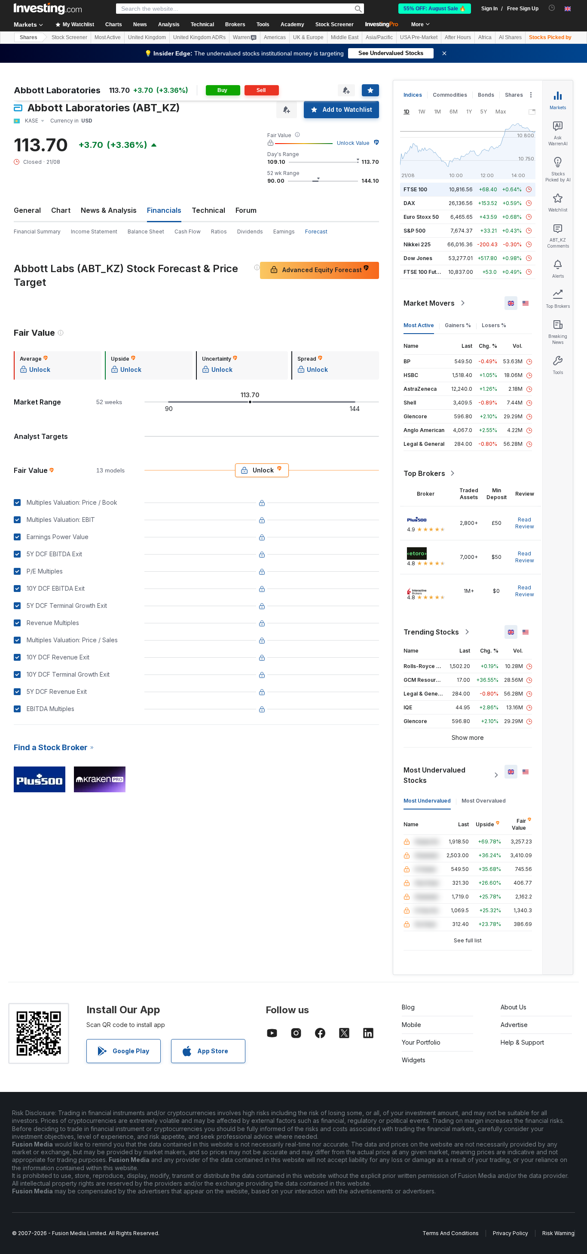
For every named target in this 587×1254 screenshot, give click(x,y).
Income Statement (94, 231)
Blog (408, 1007)
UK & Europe (308, 37)
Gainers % (458, 325)
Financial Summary (37, 231)
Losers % (494, 325)
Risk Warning (558, 1233)
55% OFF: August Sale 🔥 (435, 9)
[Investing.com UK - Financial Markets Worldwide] (48, 9)
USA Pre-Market (418, 37)
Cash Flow (187, 231)
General (27, 210)
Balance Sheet (146, 231)
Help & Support (522, 1042)
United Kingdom (147, 37)
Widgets (413, 1060)
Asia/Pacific (379, 37)
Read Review (524, 523)
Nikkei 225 (417, 244)
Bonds (486, 95)
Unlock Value (353, 143)
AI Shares (510, 37)
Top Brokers (424, 473)
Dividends (250, 231)
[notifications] (552, 8)
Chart (60, 210)
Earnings (284, 231)
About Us (513, 1007)
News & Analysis (109, 210)
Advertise (514, 1024)
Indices (413, 95)
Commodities (450, 95)
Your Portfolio (421, 1042)
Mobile (411, 1024)
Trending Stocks (431, 632)
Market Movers (429, 303)
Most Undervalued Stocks (434, 775)
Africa (485, 37)
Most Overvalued (484, 800)
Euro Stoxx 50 (421, 217)
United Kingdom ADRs (199, 37)
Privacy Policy (510, 1233)
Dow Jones (418, 258)
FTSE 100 (415, 189)
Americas (275, 37)
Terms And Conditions (450, 1233)
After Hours (458, 37)
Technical (208, 210)
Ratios (219, 231)
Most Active (108, 37)
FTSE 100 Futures (426, 272)
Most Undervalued (427, 800)
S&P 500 (414, 230)
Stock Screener (334, 24)
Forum (246, 210)
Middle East (344, 37)
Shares (28, 37)
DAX (409, 203)
